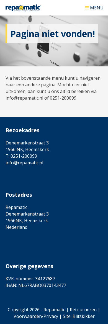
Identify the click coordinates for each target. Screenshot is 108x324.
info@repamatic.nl (24, 163)
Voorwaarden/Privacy (36, 316)
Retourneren (83, 310)
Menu (97, 7)
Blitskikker (84, 316)
